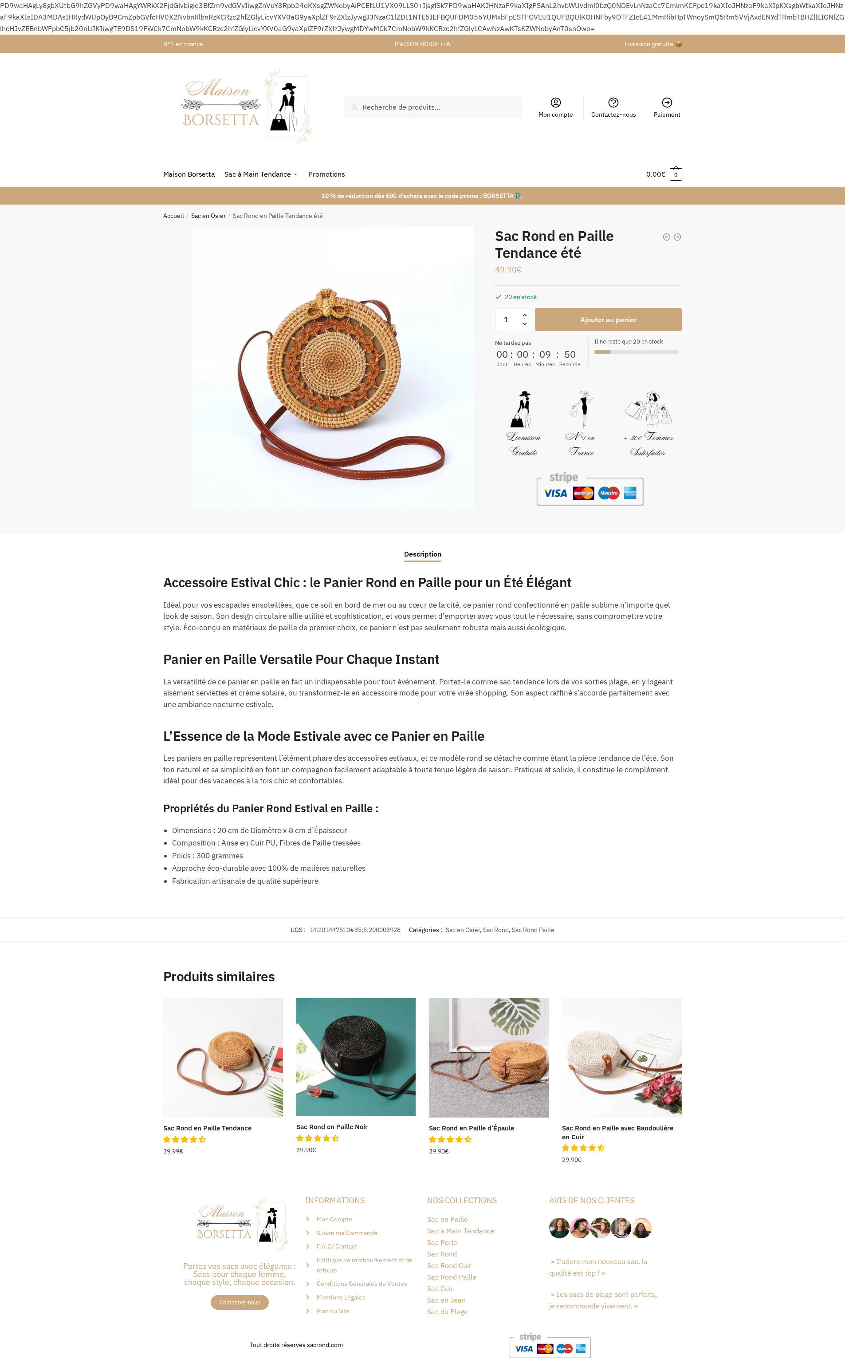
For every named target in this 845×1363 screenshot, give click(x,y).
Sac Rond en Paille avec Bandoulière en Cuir (617, 1132)
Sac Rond (496, 930)
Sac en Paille (447, 1219)
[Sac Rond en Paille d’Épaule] (489, 1058)
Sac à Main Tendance (461, 1230)
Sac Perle (442, 1242)
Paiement (667, 115)
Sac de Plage (447, 1311)
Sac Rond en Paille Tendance (207, 1128)
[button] (185, 1139)
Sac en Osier (208, 216)
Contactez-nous (613, 115)
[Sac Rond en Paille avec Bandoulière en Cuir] (622, 1058)
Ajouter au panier (608, 319)
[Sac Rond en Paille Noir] (356, 1057)
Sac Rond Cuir (449, 1265)
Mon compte (555, 115)
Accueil (173, 216)
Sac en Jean (446, 1300)
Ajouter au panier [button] (223, 1178)
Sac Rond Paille (533, 930)
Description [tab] (422, 553)
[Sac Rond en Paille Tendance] (223, 1058)
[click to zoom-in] (333, 368)
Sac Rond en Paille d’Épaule (471, 1128)
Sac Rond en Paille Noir (332, 1126)
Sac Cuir (440, 1288)
